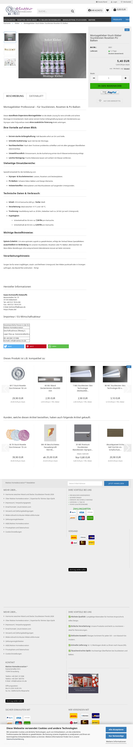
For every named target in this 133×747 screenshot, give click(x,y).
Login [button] (114, 2)
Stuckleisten (9, 20)
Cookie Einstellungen (13, 532)
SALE (127, 19)
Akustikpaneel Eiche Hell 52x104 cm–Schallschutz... (115, 447)
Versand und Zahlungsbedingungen (19, 511)
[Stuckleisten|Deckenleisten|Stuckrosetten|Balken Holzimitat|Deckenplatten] (19, 10)
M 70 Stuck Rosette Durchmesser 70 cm (17, 445)
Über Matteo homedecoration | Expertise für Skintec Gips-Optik (30, 498)
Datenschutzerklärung (15, 739)
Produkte (117, 19)
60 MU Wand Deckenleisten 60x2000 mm (50, 388)
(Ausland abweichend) (115, 53)
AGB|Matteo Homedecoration (17, 523)
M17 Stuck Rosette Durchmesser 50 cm (17, 386)
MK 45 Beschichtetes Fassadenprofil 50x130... (50, 447)
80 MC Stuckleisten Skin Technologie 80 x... (115, 386)
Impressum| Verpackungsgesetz (18, 503)
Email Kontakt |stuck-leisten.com (18, 507)
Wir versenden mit (78, 709)
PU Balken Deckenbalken (50, 20)
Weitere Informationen (116, 741)
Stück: (92, 73)
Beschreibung (15, 95)
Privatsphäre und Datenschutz (17, 527)
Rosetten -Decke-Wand (27, 20)
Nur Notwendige (116, 736)
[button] (101, 2)
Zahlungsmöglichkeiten (14, 519)
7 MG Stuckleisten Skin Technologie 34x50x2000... (83, 388)
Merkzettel (126, 2)
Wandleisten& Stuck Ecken (75, 20)
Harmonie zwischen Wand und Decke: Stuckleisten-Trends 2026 (29, 494)
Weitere (91, 20)
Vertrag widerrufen (78, 570)
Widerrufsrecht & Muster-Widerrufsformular (22, 515)
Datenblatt (36, 95)
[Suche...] (72, 11)
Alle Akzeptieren (116, 729)
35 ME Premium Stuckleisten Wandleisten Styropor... (83, 447)
